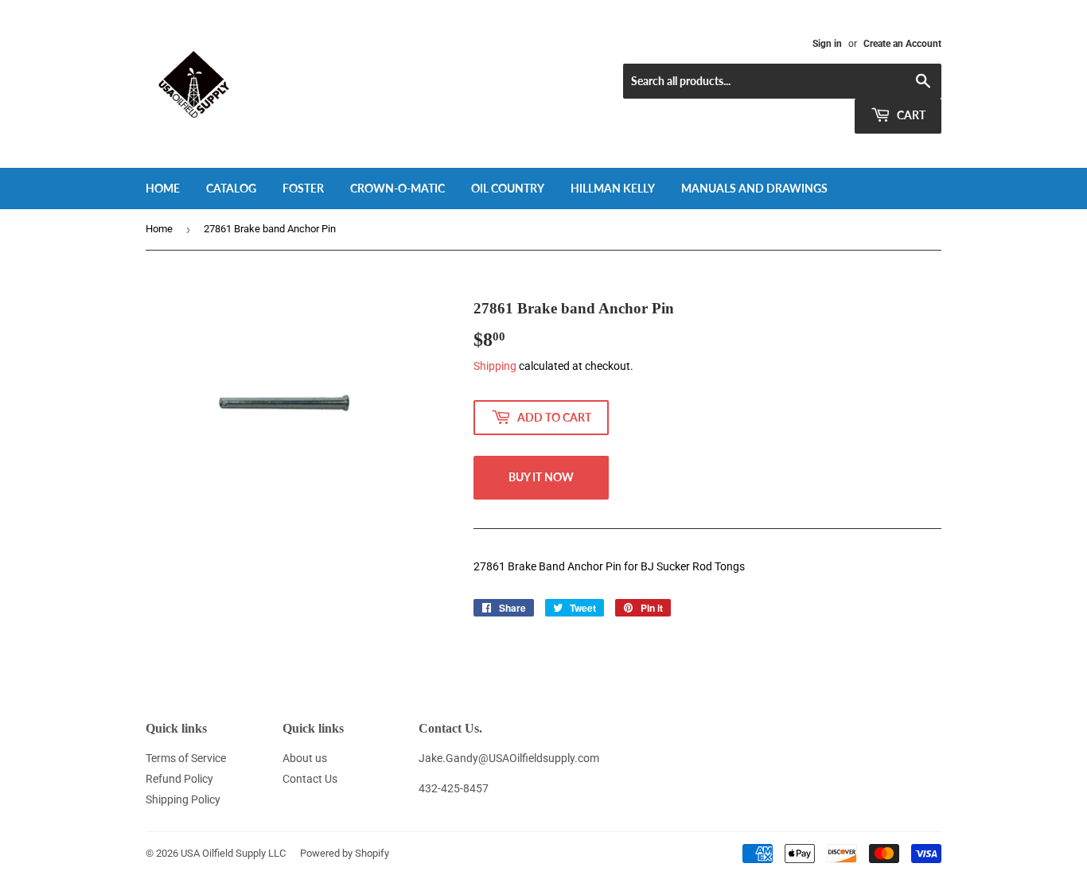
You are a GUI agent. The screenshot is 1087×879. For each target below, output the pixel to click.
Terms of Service (186, 758)
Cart (909, 115)
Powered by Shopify (344, 853)
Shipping (494, 366)
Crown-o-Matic (397, 188)
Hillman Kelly (613, 188)
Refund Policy (179, 778)
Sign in (827, 43)
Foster (303, 188)
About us (304, 758)
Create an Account (902, 43)
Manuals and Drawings (754, 188)
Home (163, 188)
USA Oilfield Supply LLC (233, 853)
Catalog (231, 188)
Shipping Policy (183, 799)
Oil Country (507, 188)
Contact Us (309, 778)
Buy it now (541, 477)
